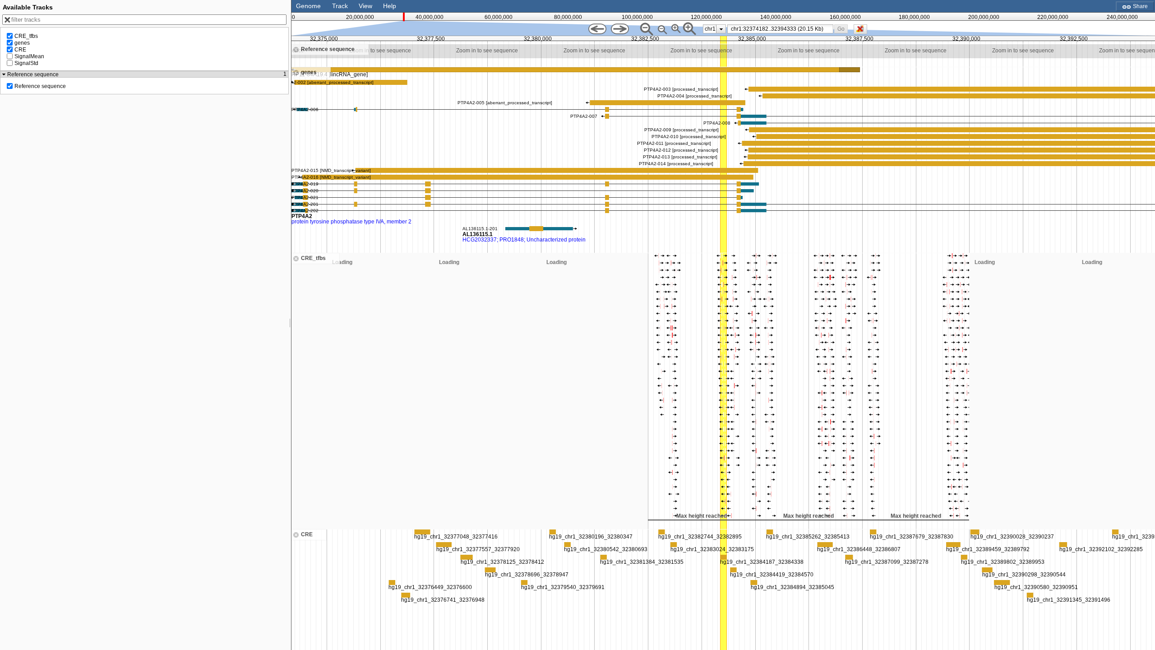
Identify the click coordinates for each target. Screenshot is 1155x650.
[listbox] (714, 28)
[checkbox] (862, 32)
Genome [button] (308, 5)
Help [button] (389, 5)
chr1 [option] (710, 29)
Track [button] (340, 5)
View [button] (365, 5)
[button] (841, 28)
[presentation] (721, 29)
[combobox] (780, 28)
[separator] (290, 325)
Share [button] (1140, 6)
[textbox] (782, 29)
